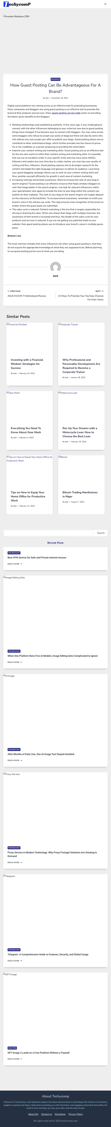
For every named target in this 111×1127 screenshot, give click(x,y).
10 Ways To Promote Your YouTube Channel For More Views (80, 295)
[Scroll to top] (102, 1121)
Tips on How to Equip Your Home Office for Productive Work (28, 496)
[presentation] (29, 338)
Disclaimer (60, 1114)
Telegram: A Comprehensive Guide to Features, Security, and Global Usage (48, 954)
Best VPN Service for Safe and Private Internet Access (37, 557)
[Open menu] (105, 4)
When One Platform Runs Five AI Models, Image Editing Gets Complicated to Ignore (53, 655)
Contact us (46, 1114)
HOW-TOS (12, 1048)
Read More (15, 564)
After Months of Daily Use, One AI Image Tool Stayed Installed (41, 754)
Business (55, 79)
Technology (14, 553)
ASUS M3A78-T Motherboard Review (27, 293)
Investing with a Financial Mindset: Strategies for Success (27, 364)
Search (101, 533)
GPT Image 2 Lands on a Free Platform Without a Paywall (39, 1052)
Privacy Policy (75, 1114)
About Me (33, 1114)
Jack (47, 98)
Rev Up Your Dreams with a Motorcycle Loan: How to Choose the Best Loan (80, 432)
